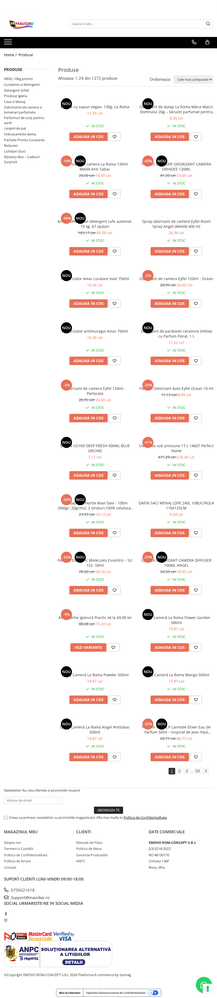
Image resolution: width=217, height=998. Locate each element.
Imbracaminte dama (20, 134)
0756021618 (22, 890)
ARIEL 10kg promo (18, 78)
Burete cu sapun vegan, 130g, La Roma (95, 106)
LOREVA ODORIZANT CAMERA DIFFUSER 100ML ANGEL (176, 563)
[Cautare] (208, 24)
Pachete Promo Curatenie (24, 140)
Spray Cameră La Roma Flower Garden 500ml (176, 620)
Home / (11, 54)
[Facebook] (5, 913)
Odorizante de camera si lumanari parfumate (23, 110)
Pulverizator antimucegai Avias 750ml (95, 331)
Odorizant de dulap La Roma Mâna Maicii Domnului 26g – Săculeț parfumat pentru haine (176, 109)
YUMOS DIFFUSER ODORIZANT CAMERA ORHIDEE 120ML (176, 167)
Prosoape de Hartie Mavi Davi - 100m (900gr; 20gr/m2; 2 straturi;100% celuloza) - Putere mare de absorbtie (95, 505)
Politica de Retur (89, 848)
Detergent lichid (16, 90)
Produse (26, 54)
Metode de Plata (89, 842)
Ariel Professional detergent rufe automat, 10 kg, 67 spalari (94, 224)
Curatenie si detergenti (22, 84)
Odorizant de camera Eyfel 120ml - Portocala (95, 391)
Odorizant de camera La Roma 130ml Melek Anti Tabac (95, 167)
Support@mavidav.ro (29, 897)
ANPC (80, 861)
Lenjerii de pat (15, 128)
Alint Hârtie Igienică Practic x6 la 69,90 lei (95, 617)
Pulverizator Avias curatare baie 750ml (95, 278)
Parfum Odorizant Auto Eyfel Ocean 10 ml (176, 388)
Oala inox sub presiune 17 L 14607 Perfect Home (176, 448)
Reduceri (11, 145)
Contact (10, 867)
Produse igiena (15, 95)
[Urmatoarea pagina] (205, 771)
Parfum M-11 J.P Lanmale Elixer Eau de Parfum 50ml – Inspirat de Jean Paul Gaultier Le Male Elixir (176, 730)
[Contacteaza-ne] (194, 42)
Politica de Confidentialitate (145, 817)
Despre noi (12, 842)
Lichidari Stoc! (15, 151)
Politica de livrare (17, 861)
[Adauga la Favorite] (114, 137)
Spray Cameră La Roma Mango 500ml (176, 674)
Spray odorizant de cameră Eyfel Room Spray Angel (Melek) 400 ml (176, 224)
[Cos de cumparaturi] (207, 42)
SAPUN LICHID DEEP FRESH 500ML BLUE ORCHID (95, 448)
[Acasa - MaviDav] (30, 24)
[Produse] (8, 44)
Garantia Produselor (92, 855)
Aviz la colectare (69, 992)
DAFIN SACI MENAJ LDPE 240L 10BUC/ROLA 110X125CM (176, 505)
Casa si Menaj (14, 101)
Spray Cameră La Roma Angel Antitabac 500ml (95, 730)
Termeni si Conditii (18, 848)
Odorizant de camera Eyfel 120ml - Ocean (176, 278)
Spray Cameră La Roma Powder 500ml (95, 674)
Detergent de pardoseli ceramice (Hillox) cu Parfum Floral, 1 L (176, 334)
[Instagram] (5, 920)
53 (198, 770)
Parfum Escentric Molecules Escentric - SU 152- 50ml (95, 563)
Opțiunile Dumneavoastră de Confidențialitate (116, 992)
